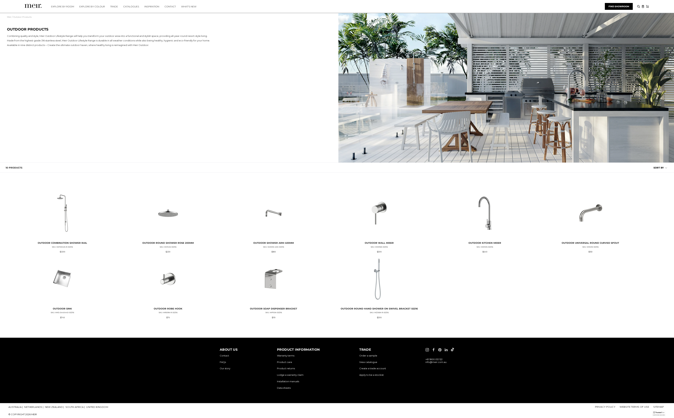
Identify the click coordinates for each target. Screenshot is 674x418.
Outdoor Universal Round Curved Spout (590, 242)
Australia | (15, 407)
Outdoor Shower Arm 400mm (273, 242)
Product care (284, 362)
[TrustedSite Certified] (659, 413)
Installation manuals (288, 381)
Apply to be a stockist (371, 374)
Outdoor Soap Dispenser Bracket (273, 308)
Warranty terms (285, 355)
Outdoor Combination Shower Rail (62, 242)
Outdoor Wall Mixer (379, 242)
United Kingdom (97, 407)
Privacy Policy (605, 406)
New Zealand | (54, 407)
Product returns (286, 368)
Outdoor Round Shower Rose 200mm (168, 242)
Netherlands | (33, 407)
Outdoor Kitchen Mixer (484, 242)
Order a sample (368, 355)
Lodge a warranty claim (290, 374)
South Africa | (75, 407)
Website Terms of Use (634, 406)
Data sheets (284, 387)
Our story (225, 368)
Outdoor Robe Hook (168, 308)
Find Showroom (619, 6)
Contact (224, 355)
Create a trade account (372, 368)
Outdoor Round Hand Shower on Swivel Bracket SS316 (379, 308)
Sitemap (658, 406)
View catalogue (368, 362)
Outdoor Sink (62, 308)
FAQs (223, 362)
